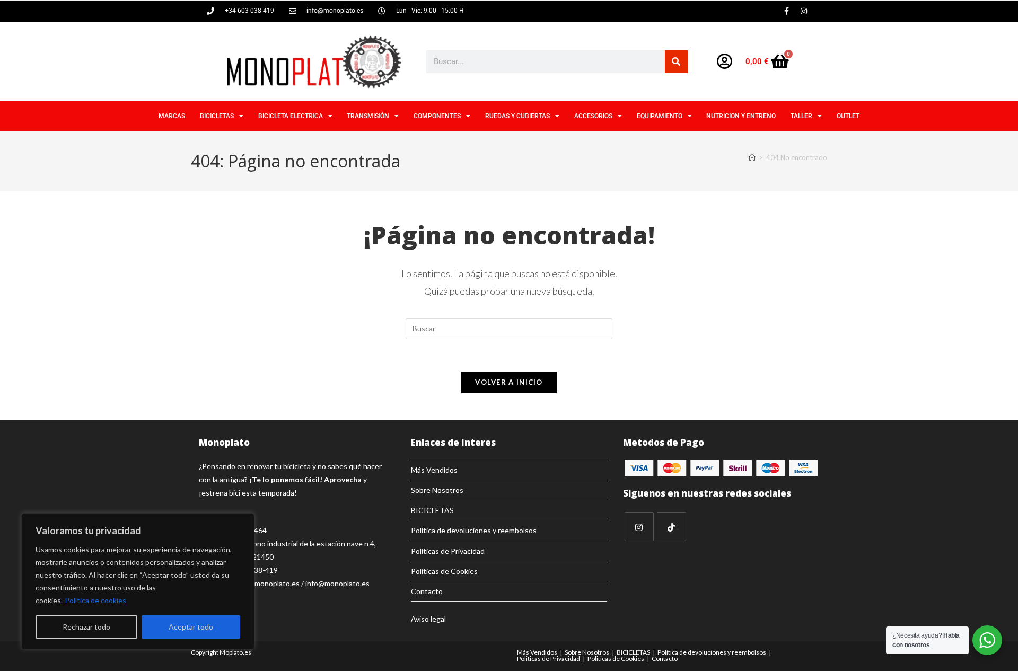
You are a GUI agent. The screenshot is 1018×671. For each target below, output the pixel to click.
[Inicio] (752, 157)
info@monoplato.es (337, 583)
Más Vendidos (434, 469)
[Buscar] (676, 61)
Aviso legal (428, 618)
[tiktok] (671, 526)
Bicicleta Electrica (290, 116)
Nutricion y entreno (741, 116)
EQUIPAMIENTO (659, 116)
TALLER (801, 116)
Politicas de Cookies (444, 571)
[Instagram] (803, 11)
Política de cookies (95, 600)
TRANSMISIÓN (368, 116)
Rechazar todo (86, 626)
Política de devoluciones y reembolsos (474, 530)
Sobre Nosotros (437, 490)
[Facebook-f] (786, 11)
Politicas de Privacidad (448, 550)
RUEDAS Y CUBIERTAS (517, 116)
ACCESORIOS (593, 116)
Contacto (427, 591)
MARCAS (172, 116)
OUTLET (848, 116)
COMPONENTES (437, 116)
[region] (137, 581)
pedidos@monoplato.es (261, 583)
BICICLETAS (217, 116)
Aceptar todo (191, 626)
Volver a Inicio (509, 382)
